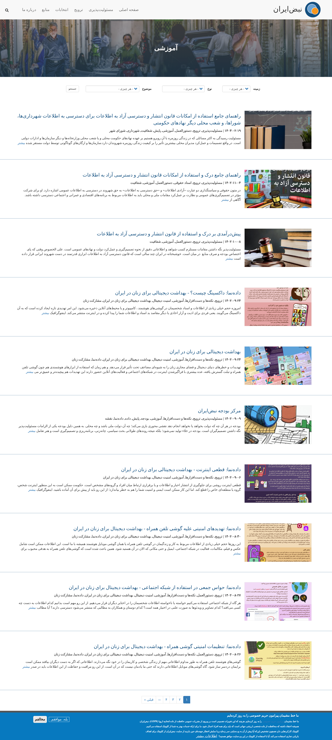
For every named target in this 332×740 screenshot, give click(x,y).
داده (128, 418)
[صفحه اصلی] (312, 9)
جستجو (72, 88)
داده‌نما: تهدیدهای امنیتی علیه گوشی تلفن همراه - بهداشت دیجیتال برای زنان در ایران (157, 528)
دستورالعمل (183, 130)
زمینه (256, 88)
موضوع (147, 88)
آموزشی (168, 130)
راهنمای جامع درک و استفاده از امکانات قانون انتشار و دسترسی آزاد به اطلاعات (162, 175)
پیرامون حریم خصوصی (273, 721)
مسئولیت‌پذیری (101, 10)
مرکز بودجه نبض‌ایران (219, 410)
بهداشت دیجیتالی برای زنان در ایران (127, 300)
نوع (210, 88)
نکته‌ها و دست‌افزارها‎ (199, 300)
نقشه (108, 418)
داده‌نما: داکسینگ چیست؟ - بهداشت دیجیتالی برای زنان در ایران (178, 292)
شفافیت (146, 130)
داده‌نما (96, 359)
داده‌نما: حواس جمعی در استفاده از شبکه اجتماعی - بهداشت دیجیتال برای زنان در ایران (155, 587)
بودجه (145, 418)
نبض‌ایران (287, 7)
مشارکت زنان (92, 300)
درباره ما (29, 10)
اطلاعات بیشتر (206, 736)
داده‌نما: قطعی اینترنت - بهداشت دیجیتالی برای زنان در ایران (181, 469)
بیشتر (21, 143)
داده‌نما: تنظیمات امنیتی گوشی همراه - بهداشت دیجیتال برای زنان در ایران (167, 646)
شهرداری (133, 130)
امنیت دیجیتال (162, 300)
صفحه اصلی (129, 10)
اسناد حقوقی (183, 183)
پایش (157, 130)
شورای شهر (117, 130)
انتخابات (61, 10)
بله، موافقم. (59, 719)
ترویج (78, 10)
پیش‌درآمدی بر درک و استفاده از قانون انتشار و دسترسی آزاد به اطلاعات (169, 233)
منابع (46, 10)
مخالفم (40, 719)
